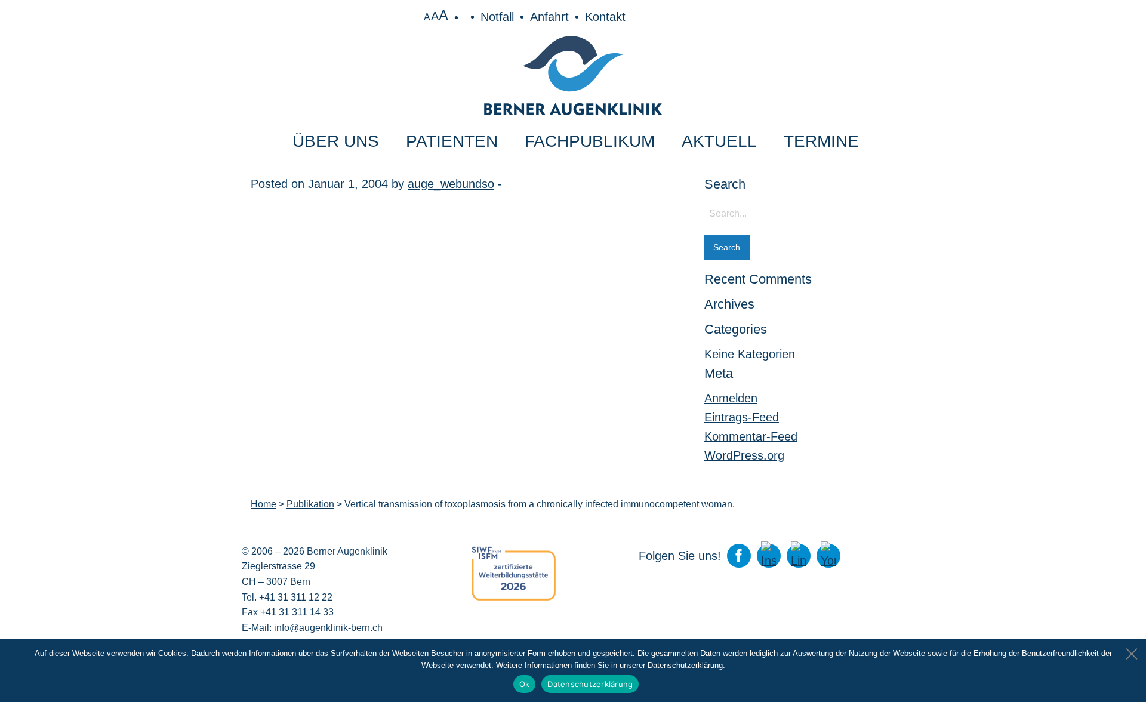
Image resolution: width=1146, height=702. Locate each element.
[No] (1131, 651)
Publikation (310, 504)
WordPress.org (744, 455)
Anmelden (730, 398)
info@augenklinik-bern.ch (328, 628)
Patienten (452, 141)
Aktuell (719, 141)
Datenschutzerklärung (590, 684)
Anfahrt (549, 16)
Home (263, 504)
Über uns (335, 141)
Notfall (497, 16)
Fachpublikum (590, 141)
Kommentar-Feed (750, 436)
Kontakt (605, 16)
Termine (821, 141)
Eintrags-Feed (741, 417)
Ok (524, 684)
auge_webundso (451, 183)
